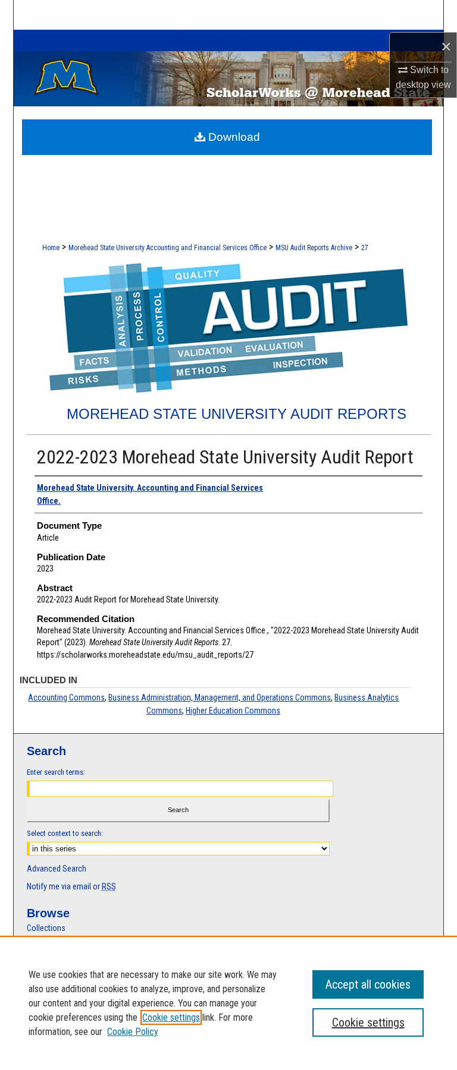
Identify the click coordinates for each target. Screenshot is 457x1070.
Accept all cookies (368, 984)
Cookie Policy (132, 1031)
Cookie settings (171, 1017)
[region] (228, 1003)
